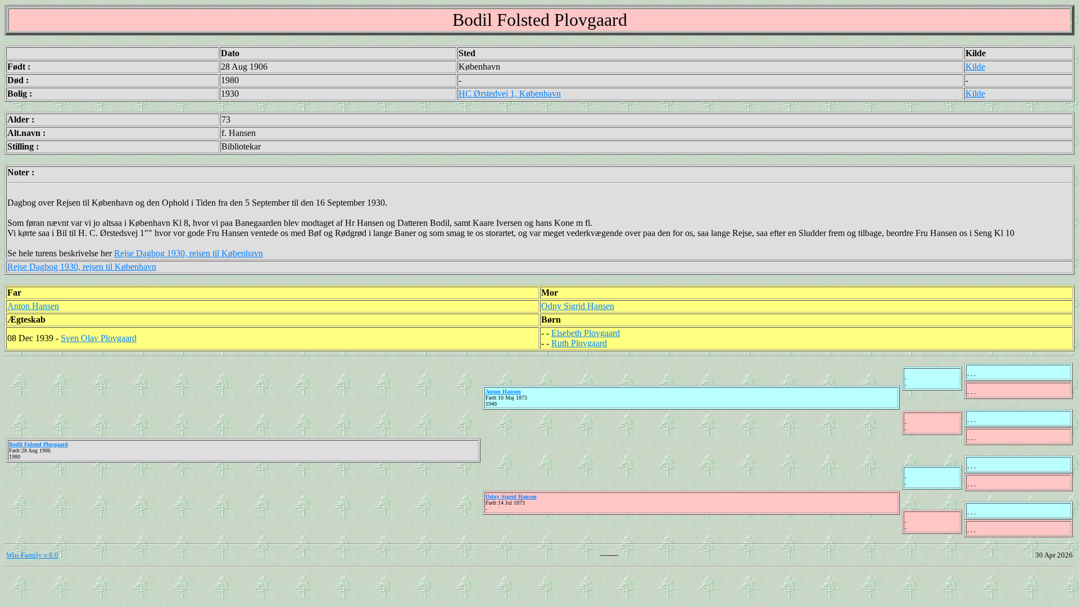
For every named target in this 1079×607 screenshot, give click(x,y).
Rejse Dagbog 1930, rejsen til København (188, 253)
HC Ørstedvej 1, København (510, 93)
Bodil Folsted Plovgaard (38, 444)
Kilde (975, 66)
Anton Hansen (33, 306)
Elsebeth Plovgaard (585, 333)
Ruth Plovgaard (579, 343)
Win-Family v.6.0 (32, 555)
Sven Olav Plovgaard (99, 338)
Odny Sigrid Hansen (577, 306)
